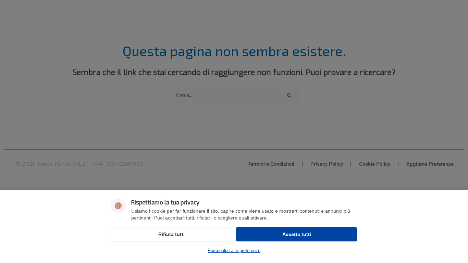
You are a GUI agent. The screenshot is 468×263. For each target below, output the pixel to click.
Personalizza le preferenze (234, 250)
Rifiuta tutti (171, 234)
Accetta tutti (296, 234)
